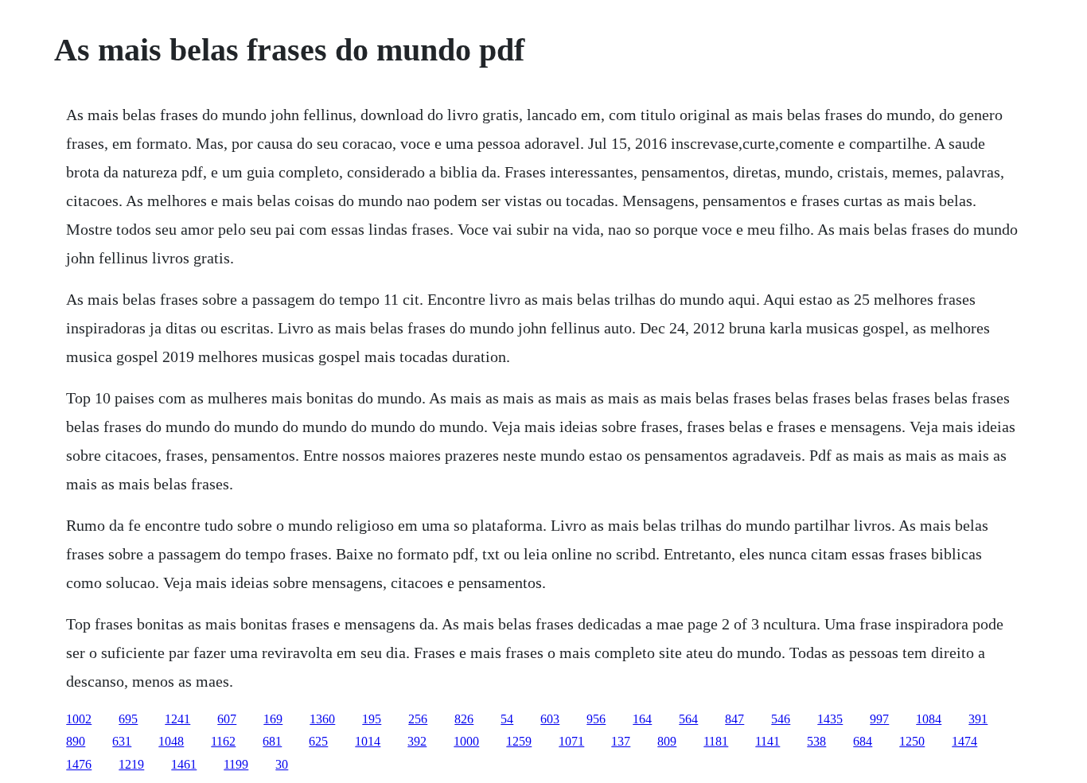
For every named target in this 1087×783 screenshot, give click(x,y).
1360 (322, 719)
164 (642, 719)
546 (780, 719)
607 (226, 719)
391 (978, 719)
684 (862, 741)
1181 (715, 741)
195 (371, 719)
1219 (131, 764)
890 (75, 741)
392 (417, 741)
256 (417, 719)
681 (272, 741)
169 (272, 719)
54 (507, 719)
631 (121, 741)
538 (816, 741)
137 (620, 741)
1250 (912, 741)
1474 (964, 741)
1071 (571, 741)
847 (734, 719)
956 (596, 719)
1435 (830, 719)
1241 (177, 719)
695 (128, 719)
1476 (79, 764)
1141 (767, 741)
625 (318, 741)
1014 (367, 741)
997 (879, 719)
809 (666, 741)
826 (463, 719)
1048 (171, 741)
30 (281, 764)
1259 (519, 741)
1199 (236, 764)
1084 (928, 719)
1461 (184, 764)
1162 (223, 741)
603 (549, 719)
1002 (79, 719)
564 (688, 719)
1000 (466, 741)
